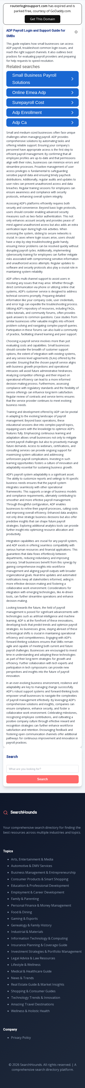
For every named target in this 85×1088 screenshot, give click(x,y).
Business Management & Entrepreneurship (43, 872)
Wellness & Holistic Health (30, 1011)
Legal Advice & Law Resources (33, 958)
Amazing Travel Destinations (32, 1004)
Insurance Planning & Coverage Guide (39, 945)
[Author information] (76, 32)
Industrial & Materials (27, 932)
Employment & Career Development (37, 892)
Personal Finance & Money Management (41, 905)
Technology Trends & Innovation (35, 997)
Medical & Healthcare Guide (31, 971)
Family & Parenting (25, 899)
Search (42, 779)
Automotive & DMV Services (31, 866)
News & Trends (22, 978)
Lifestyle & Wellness (26, 964)
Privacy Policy (21, 1037)
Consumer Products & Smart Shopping (39, 879)
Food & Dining (21, 912)
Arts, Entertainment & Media (32, 859)
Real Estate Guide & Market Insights (37, 984)
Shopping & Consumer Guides (33, 991)
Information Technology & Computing (39, 938)
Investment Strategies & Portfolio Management (46, 951)
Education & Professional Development (40, 885)
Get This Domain (42, 19)
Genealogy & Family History (31, 925)
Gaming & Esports (24, 918)
